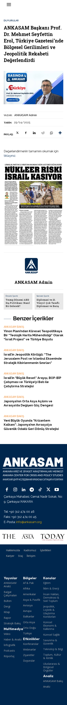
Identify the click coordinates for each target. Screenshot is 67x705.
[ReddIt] (43, 133)
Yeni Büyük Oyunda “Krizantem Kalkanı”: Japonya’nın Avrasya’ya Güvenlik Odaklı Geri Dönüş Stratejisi (31, 425)
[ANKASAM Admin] (33, 265)
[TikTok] (40, 490)
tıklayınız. (10, 155)
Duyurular (11, 20)
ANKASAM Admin (25, 115)
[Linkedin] (34, 133)
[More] (60, 133)
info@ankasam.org (29, 522)
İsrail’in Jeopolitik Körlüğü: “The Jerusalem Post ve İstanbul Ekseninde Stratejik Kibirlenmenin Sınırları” (33, 359)
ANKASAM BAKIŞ (14, 326)
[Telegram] (32, 490)
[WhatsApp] (51, 133)
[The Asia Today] (33, 537)
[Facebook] (25, 133)
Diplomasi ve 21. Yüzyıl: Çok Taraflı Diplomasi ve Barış (47, 303)
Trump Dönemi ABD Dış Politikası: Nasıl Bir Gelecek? (18, 303)
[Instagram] (15, 490)
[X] (17, 133)
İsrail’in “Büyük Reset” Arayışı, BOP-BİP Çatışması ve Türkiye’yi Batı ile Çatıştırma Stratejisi (32, 382)
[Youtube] (56, 490)
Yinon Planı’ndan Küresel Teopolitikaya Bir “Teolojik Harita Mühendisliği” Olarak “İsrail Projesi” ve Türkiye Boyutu (33, 335)
